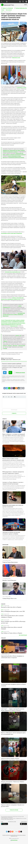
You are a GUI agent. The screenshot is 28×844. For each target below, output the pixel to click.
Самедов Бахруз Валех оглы (9, 598)
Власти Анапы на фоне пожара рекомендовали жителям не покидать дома (13, 459)
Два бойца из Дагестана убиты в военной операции (11, 628)
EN (4, 1)
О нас (2, 821)
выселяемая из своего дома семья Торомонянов (11, 233)
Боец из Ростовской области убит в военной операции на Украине (12, 616)
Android (17, 335)
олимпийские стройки (21, 87)
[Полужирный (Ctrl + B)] (3, 397)
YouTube (5, 348)
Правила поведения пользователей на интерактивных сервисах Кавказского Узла (14, 836)
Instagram (9, 345)
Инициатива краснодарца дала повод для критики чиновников (12, 505)
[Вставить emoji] (14, 397)
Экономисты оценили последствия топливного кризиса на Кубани (11, 533)
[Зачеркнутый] (11, 397)
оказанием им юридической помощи (16, 157)
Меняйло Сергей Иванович (9, 580)
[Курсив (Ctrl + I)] (6, 397)
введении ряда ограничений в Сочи (12, 271)
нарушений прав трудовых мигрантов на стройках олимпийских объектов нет (14, 314)
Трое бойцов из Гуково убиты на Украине (11, 633)
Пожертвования (24, 821)
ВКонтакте (15, 345)
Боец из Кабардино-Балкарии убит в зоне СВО (13, 611)
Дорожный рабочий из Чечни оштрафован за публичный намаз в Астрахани (12, 656)
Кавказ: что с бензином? (7, 8)
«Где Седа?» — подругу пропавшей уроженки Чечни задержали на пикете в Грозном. (12, 709)
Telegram (5, 341)
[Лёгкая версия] (6, 1)
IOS (20, 335)
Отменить (14, 413)
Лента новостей (9, 9)
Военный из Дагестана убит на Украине (11, 607)
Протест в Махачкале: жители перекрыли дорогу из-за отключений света (13, 733)
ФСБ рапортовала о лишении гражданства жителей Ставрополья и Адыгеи (13, 472)
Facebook (5, 345)
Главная (2, 9)
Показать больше (14, 809)
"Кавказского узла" (16, 57)
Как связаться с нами (12, 821)
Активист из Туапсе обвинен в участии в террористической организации (12, 483)
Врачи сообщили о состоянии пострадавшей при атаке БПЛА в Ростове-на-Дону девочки (13, 434)
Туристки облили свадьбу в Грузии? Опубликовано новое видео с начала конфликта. (13, 759)
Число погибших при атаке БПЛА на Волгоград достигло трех (13, 622)
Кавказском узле (14, 325)
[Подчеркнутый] (8, 397)
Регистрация (14, 409)
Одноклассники (21, 345)
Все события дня (23, 635)
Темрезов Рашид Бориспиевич (10, 562)
